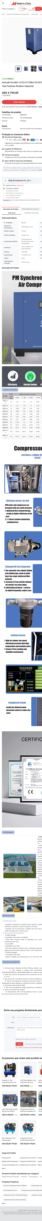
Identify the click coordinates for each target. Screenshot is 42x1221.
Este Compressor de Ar (10, 1190)
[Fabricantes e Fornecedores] (21, 3)
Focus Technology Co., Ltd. (34, 1210)
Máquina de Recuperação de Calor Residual (11, 1161)
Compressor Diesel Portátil (28, 1161)
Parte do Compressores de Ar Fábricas (15, 1185)
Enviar (19, 1044)
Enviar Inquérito (19, 102)
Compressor (34, 14)
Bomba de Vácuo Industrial (28, 1165)
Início (3, 14)
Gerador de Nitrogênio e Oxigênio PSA (11, 1165)
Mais (3, 1203)
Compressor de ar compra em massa (15, 1200)
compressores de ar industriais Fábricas (16, 1195)
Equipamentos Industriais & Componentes (18, 14)
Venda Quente (6, 1158)
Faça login (6, 200)
